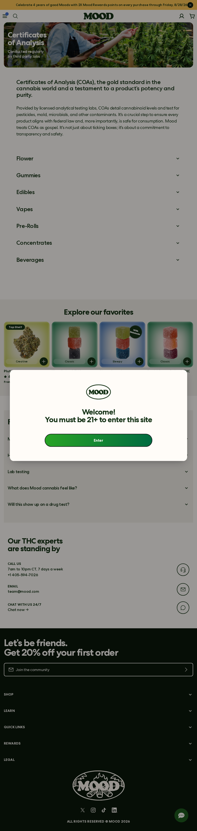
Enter (98, 440)
